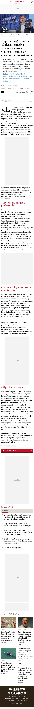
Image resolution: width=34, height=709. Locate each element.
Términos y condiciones (11, 698)
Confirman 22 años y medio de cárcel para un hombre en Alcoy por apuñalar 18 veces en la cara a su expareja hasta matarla (25, 674)
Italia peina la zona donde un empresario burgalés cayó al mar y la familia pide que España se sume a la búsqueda (25, 637)
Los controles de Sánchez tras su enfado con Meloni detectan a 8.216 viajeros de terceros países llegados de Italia (17, 517)
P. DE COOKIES (11, 700)
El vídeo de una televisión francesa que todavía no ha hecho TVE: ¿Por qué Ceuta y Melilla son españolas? (18, 541)
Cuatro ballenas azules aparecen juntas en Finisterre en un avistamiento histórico (8, 667)
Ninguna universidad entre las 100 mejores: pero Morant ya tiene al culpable (18, 525)
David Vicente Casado (9, 86)
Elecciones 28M (10, 446)
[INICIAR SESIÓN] (32, 2)
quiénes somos (12, 696)
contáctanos (22, 696)
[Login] (32, 2)
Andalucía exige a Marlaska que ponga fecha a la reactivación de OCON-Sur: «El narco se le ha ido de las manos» (25, 655)
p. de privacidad (24, 698)
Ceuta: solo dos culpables (12, 548)
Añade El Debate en (20, 92)
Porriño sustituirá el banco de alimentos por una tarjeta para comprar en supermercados (8, 636)
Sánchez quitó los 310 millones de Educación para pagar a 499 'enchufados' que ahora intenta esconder (18, 532)
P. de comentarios (22, 700)
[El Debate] (17, 1)
